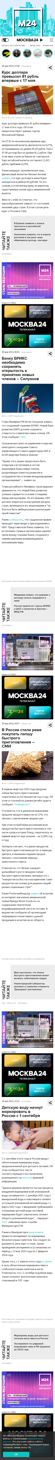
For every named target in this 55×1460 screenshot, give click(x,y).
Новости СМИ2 (9, 303)
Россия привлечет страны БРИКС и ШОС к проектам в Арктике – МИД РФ (32, 609)
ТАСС (23, 437)
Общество (26, 723)
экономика (6, 254)
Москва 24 (28, 40)
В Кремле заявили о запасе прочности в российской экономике (29, 226)
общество (11, 1003)
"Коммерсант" (22, 804)
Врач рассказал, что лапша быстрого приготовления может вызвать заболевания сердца (31, 975)
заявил (6, 178)
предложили (36, 1232)
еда (3, 1003)
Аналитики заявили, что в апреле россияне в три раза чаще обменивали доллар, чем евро (32, 237)
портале (27, 1178)
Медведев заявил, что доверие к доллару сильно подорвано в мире (32, 597)
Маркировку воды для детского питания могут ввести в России (31, 1337)
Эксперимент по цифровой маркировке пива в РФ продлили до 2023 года (32, 1346)
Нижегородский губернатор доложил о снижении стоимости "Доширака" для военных (31, 986)
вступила (47, 1261)
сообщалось (16, 520)
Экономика (26, 66)
